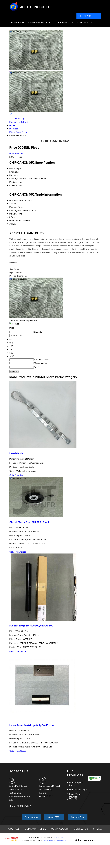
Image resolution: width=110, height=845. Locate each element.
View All (73, 799)
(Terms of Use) (58, 837)
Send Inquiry (18, 118)
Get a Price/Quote (17, 153)
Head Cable (16, 453)
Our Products (64, 22)
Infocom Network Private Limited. (54, 840)
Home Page (17, 22)
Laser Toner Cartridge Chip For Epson (31, 725)
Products (13, 128)
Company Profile (39, 22)
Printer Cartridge (78, 789)
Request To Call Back (19, 122)
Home (12, 125)
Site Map (98, 828)
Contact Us (84, 22)
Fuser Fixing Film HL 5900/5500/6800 (31, 625)
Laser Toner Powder (75, 795)
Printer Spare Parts (18, 132)
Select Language (84, 840)
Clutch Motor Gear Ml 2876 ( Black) (29, 522)
